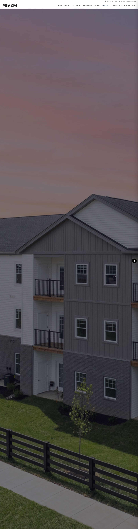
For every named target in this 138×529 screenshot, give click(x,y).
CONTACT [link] (127, 5)
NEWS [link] (133, 5)
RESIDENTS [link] (97, 5)
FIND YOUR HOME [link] (69, 5)
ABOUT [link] (78, 5)
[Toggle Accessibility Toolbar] (134, 260)
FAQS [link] (120, 5)
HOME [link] (60, 5)
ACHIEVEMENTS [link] (87, 5)
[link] (120, 1)
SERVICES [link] (105, 5)
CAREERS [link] (114, 5)
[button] (105, 2)
